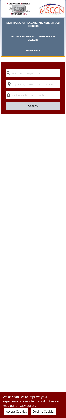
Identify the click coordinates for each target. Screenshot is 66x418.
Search (33, 106)
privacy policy (25, 406)
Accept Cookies (16, 411)
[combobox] (33, 73)
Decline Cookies (44, 411)
